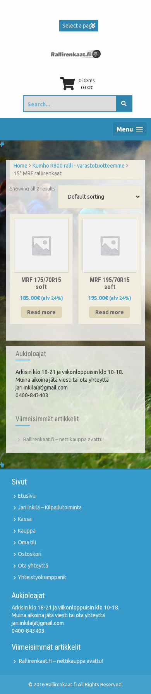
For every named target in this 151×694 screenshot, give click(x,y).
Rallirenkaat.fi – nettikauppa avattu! (63, 439)
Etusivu (27, 496)
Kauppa (27, 531)
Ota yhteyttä (33, 565)
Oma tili (27, 542)
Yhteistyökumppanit (42, 577)
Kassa (25, 519)
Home (20, 166)
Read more (41, 312)
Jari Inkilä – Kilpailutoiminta (50, 507)
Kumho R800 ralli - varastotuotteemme (79, 166)
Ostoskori (29, 554)
